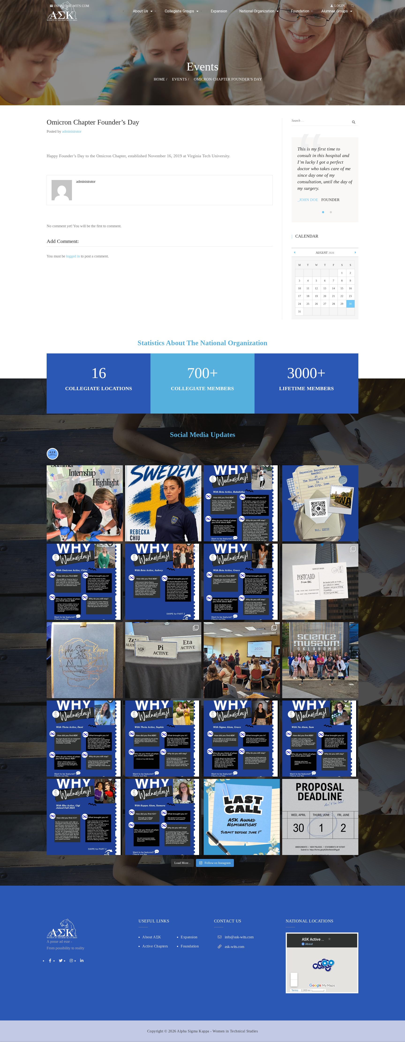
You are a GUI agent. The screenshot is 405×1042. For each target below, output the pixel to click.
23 (350, 296)
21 (333, 296)
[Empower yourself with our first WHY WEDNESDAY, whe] (163, 817)
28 (333, 303)
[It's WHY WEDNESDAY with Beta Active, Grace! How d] (242, 582)
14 (333, 288)
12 (316, 288)
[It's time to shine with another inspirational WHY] (320, 739)
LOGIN (339, 5)
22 (342, 296)
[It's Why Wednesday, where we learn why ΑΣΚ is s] (85, 739)
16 (350, 288)
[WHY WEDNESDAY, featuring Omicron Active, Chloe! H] (85, 582)
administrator (71, 131)
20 (324, 296)
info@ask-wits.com (71, 6)
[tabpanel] (324, 174)
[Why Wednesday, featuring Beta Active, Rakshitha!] (242, 503)
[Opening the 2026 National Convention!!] (242, 660)
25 (308, 303)
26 (316, 303)
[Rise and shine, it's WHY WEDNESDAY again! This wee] (85, 817)
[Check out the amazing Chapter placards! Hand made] (163, 660)
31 (299, 311)
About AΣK (151, 937)
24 (299, 303)
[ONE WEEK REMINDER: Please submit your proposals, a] (320, 817)
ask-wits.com (234, 947)
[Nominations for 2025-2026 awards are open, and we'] (242, 817)
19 (316, 296)
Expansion (189, 937)
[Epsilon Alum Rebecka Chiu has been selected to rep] (163, 503)
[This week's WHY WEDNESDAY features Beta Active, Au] (163, 582)
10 (299, 288)
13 (324, 288)
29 (342, 303)
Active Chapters (155, 946)
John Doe (308, 200)
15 (342, 288)
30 (350, 303)
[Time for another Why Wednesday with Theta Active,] (163, 739)
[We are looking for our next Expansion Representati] (320, 503)
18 (308, 296)
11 (308, 288)
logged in (73, 256)
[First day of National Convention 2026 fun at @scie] (320, 660)
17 (299, 296)
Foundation (190, 946)
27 (324, 303)
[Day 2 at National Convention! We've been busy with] (85, 660)
